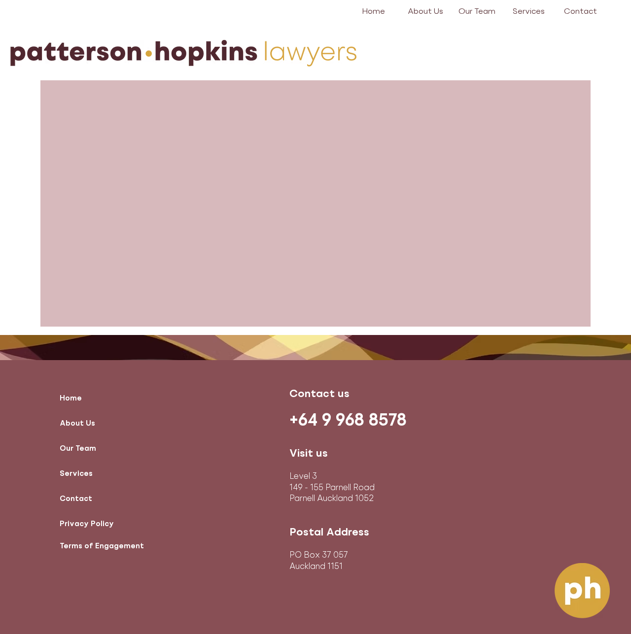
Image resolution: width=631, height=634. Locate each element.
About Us (77, 423)
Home (71, 398)
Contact (76, 499)
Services (76, 473)
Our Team (78, 448)
